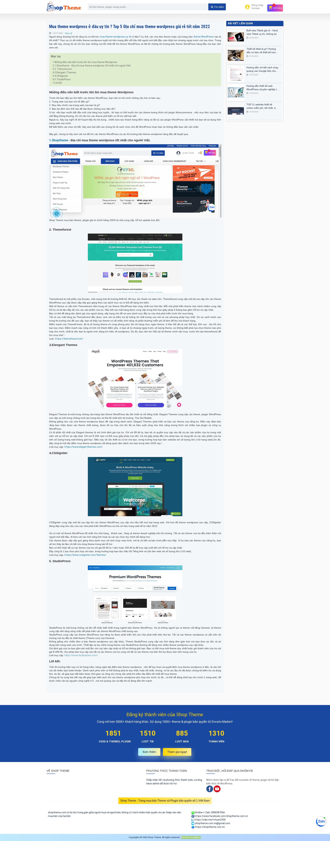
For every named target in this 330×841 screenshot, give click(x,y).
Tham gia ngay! (177, 752)
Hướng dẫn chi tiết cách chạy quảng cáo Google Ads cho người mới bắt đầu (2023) (262, 69)
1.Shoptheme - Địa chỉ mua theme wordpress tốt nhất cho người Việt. (92, 65)
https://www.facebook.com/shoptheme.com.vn (221, 816)
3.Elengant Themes (64, 72)
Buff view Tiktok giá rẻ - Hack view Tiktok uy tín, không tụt (262, 32)
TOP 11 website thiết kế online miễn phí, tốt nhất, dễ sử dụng (261, 106)
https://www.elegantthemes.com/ (83, 446)
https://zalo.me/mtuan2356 (210, 819)
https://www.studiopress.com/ (81, 655)
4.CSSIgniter (60, 76)
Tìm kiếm (218, 7)
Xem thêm (149, 752)
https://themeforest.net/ (69, 338)
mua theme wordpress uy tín (116, 36)
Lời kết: (57, 82)
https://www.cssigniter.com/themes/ (85, 555)
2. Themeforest (62, 69)
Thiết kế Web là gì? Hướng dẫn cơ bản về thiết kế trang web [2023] (261, 51)
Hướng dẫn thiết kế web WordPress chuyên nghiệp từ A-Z (262, 88)
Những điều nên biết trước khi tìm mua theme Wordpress (85, 62)
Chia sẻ (68, 33)
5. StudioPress (62, 79)
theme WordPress (203, 36)
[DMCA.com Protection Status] (191, 837)
